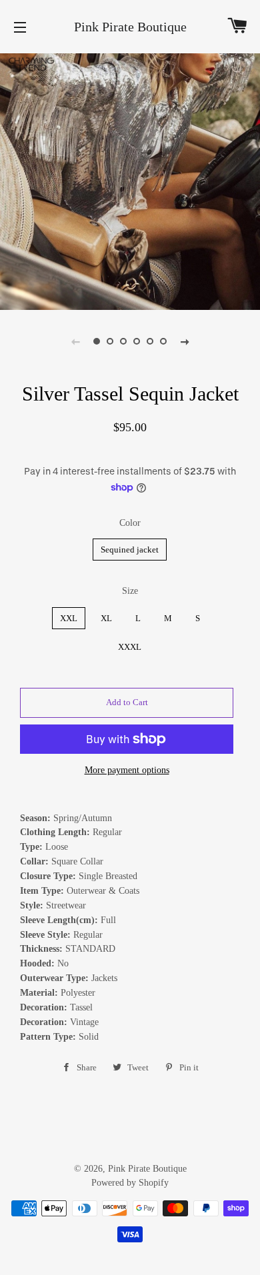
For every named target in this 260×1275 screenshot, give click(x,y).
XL (106, 618)
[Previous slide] (75, 341)
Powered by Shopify (130, 1183)
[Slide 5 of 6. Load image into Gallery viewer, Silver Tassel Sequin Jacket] (150, 341)
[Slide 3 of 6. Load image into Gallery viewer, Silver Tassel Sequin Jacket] (123, 341)
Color (130, 523)
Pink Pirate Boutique (130, 26)
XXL (68, 618)
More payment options (127, 770)
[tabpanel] (130, 180)
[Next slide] (184, 341)
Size (130, 591)
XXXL (129, 647)
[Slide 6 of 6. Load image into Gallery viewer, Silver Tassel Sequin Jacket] (163, 341)
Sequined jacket (130, 550)
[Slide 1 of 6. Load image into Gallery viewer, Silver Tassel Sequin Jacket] (96, 341)
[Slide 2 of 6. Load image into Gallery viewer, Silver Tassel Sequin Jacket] (110, 341)
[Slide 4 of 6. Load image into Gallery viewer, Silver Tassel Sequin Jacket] (136, 341)
